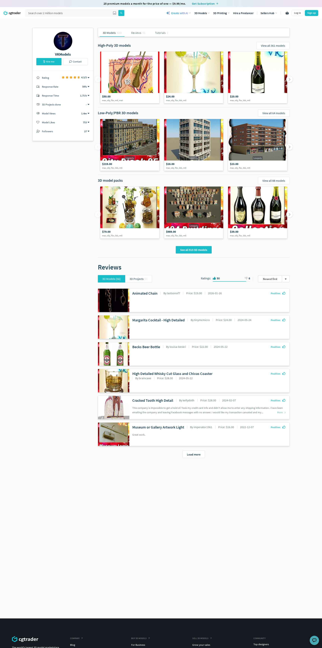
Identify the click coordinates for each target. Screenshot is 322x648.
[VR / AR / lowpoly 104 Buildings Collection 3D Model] (193, 212)
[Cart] (287, 13)
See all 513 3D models (193, 250)
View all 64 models (273, 113)
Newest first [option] (270, 279)
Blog (72, 645)
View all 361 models (273, 45)
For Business (138, 645)
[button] (115, 13)
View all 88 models (273, 180)
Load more (194, 454)
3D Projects (139, 279)
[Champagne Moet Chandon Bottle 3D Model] (257, 77)
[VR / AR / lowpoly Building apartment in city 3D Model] (257, 145)
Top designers (261, 644)
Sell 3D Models (200, 638)
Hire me (50, 61)
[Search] (121, 13)
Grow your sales (201, 645)
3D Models (111, 279)
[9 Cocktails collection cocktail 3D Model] (129, 212)
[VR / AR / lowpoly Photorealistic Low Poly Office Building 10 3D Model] (193, 145)
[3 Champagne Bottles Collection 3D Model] (257, 212)
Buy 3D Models (139, 638)
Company (75, 638)
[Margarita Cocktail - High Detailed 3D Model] (193, 77)
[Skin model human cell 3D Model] (129, 77)
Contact (77, 61)
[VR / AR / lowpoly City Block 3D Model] (129, 145)
